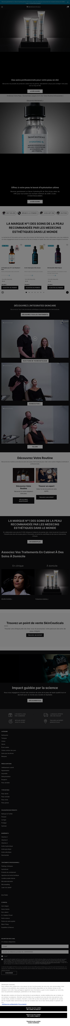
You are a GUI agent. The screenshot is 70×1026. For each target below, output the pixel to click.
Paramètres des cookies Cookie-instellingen (34, 1022)
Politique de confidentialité (10, 1004)
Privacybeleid (22, 1004)
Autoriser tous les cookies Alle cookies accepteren (33, 1008)
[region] (35, 1004)
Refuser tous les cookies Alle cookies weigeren (33, 1015)
